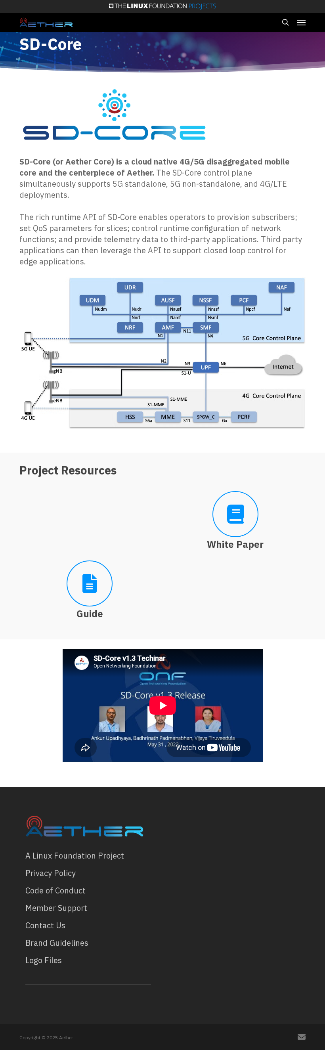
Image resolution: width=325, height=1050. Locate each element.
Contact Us (45, 925)
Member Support (56, 908)
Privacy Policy (50, 873)
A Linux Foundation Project (74, 855)
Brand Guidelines (56, 942)
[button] (301, 22)
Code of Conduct (55, 890)
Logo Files (43, 960)
